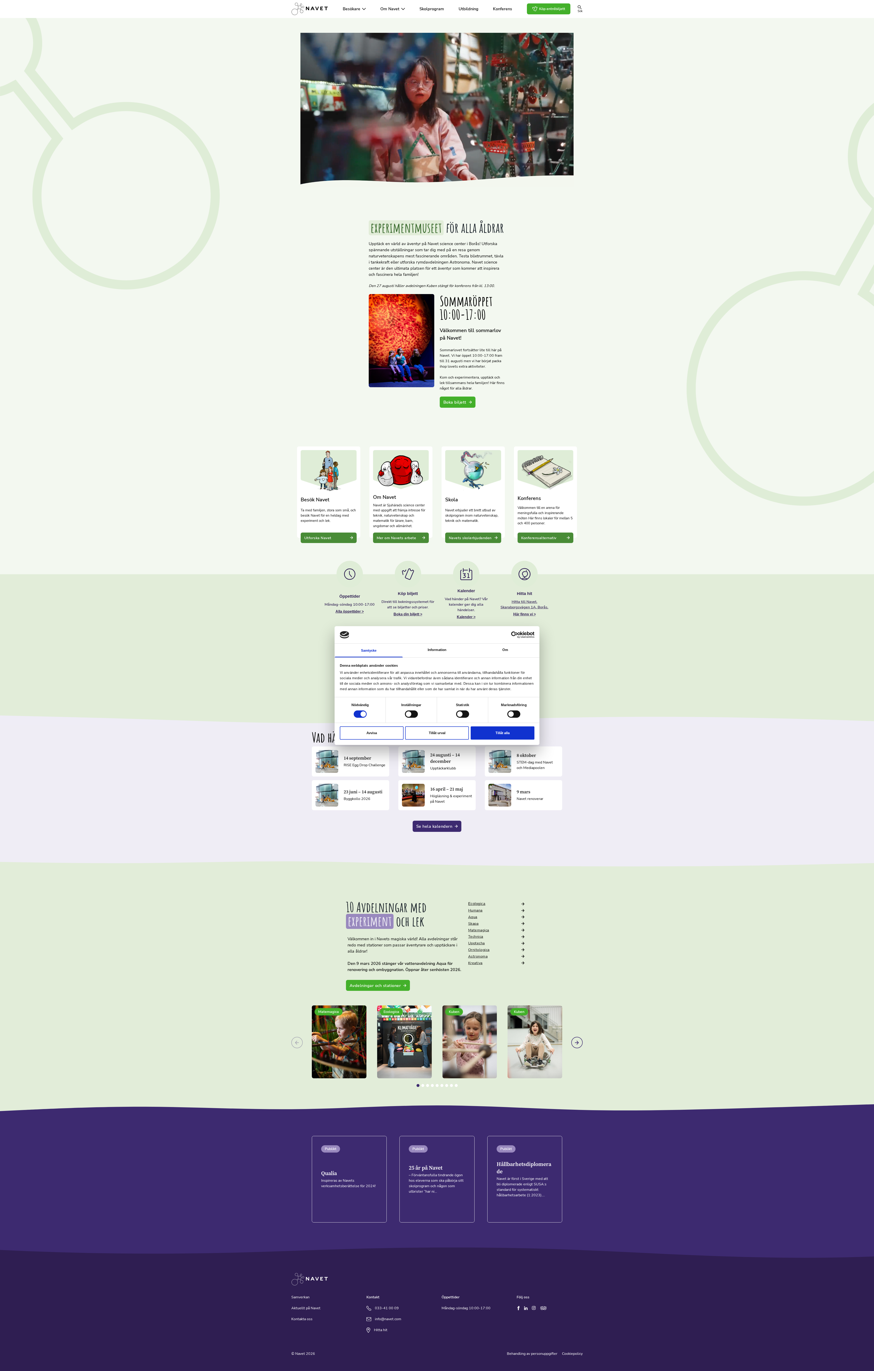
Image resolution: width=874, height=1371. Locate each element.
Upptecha (476, 943)
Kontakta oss (302, 1319)
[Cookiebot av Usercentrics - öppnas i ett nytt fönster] (514, 634)
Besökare (351, 9)
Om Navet (389, 9)
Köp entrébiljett (552, 8)
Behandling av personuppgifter (532, 1353)
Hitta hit (380, 1330)
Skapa (473, 923)
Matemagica (478, 930)
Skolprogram (431, 9)
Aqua (472, 917)
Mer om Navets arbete (396, 538)
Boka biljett (454, 402)
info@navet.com (388, 1319)
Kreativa (475, 963)
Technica (475, 936)
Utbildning (468, 9)
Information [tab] (437, 650)
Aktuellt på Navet (305, 1308)
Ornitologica (479, 949)
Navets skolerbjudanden (470, 538)
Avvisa (371, 733)
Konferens (502, 9)
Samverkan (300, 1297)
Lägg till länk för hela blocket (321, 449)
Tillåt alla (502, 733)
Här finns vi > (524, 614)
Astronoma (478, 956)
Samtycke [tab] (369, 650)
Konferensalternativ (538, 538)
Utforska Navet (317, 538)
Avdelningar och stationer (375, 985)
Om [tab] (505, 650)
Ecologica (476, 904)
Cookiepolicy (572, 1353)
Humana (475, 910)
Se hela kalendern (434, 826)
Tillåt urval (437, 733)
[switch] (411, 714)
